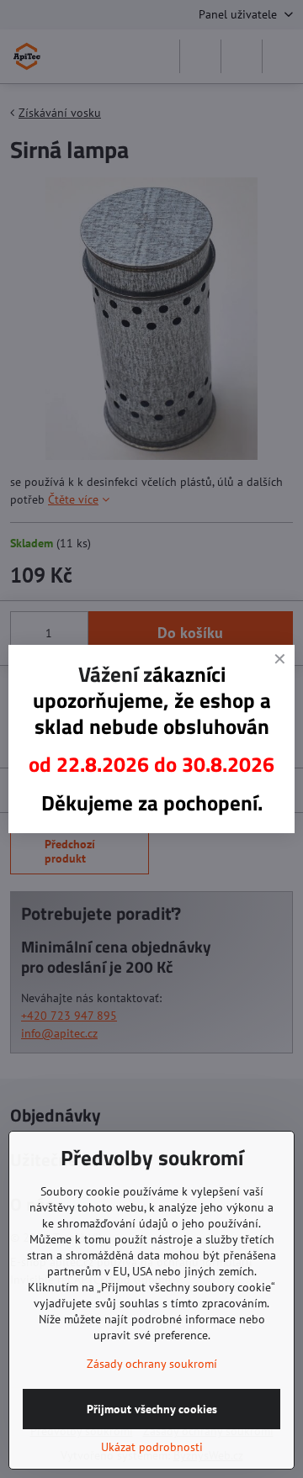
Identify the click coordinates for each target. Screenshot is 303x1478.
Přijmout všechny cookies (152, 1409)
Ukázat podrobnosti (152, 1446)
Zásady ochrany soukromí (152, 1363)
